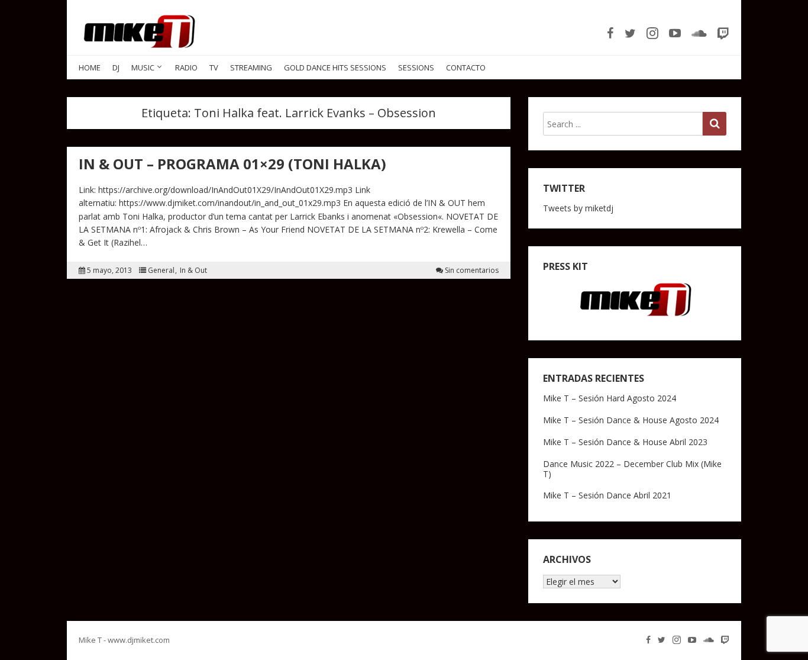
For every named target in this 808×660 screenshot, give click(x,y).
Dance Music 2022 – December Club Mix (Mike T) (632, 468)
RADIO (186, 67)
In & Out (193, 270)
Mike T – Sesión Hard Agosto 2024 (609, 398)
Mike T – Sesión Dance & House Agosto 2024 (631, 420)
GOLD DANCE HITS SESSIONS (335, 67)
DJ (115, 67)
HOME (90, 67)
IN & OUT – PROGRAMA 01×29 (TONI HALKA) (232, 163)
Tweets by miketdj (578, 208)
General (161, 270)
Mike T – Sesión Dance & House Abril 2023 (625, 441)
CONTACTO (466, 67)
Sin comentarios (472, 270)
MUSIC (142, 67)
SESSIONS (416, 67)
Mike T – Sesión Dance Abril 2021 (607, 495)
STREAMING (251, 67)
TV (213, 67)
